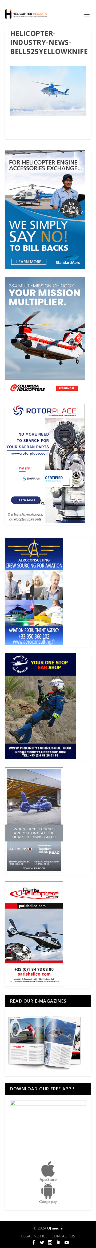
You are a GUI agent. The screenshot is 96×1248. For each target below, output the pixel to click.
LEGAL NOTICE (34, 1235)
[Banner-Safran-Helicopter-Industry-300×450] (45, 521)
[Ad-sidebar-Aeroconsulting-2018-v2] (34, 643)
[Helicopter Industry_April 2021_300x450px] (45, 394)
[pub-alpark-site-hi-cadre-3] (34, 871)
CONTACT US (63, 1235)
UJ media (55, 1228)
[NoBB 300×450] (45, 267)
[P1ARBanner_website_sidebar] (40, 757)
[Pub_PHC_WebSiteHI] (34, 985)
